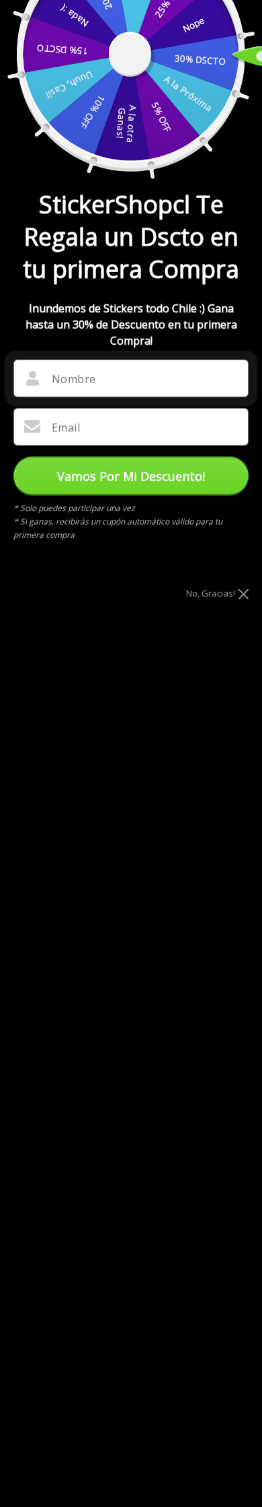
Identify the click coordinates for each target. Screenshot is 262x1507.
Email (66, 427)
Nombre (73, 379)
